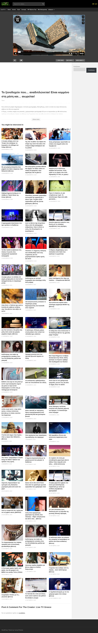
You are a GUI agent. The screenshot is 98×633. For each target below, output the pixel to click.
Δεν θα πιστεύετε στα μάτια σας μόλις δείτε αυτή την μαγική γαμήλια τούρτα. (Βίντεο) (12, 332)
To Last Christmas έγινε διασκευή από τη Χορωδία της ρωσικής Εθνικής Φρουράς (59, 511)
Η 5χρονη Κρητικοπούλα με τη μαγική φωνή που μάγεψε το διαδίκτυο (35, 460)
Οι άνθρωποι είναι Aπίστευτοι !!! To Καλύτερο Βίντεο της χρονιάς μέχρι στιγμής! (59, 333)
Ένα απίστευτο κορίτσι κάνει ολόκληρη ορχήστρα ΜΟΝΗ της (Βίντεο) (59, 304)
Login (95, 3)
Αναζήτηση (77, 66)
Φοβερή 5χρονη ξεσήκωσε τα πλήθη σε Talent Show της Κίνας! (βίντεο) (11, 195)
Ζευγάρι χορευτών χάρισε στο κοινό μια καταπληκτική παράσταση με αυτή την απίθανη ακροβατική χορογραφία (58, 487)
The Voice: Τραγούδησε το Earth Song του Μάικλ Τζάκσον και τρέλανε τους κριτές (12, 459)
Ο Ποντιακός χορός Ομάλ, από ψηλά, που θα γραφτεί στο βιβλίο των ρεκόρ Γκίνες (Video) (12, 570)
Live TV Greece (43, 607)
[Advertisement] (36, 77)
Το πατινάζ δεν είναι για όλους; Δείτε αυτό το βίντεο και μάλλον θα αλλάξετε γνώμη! (35, 596)
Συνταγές (24, 9)
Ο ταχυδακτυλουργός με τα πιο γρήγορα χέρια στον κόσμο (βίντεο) (59, 594)
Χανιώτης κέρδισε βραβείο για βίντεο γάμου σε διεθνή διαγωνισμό (35, 567)
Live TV (3, 9)
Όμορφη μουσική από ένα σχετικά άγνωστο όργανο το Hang (34, 356)
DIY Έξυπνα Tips (32, 9)
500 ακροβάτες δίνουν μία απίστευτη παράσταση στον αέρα (58, 437)
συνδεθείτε (22, 613)
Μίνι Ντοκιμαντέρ (42, 9)
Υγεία (18, 9)
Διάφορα (50, 9)
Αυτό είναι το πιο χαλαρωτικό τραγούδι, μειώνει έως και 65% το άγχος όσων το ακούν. (59, 382)
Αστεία (14, 9)
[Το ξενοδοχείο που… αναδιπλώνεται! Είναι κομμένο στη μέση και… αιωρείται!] (12, 133)
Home (9, 9)
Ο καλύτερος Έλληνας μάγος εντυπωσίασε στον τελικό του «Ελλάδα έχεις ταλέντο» (34, 332)
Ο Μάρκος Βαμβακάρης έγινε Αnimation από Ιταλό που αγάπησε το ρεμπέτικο (58, 252)
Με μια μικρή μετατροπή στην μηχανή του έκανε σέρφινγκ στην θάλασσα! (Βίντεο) (12, 169)
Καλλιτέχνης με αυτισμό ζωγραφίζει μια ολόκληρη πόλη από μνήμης (35, 280)
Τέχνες (3, 100)
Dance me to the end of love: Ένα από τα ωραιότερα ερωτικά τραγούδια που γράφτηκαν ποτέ (35, 485)
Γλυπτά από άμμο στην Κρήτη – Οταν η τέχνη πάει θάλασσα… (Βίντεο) (12, 437)
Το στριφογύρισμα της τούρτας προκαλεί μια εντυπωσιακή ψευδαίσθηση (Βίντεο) (11, 544)
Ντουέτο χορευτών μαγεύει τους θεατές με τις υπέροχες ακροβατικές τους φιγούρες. (59, 224)
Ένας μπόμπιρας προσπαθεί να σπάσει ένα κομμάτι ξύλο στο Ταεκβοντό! (59, 144)
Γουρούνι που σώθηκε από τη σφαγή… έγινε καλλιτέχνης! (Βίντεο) (58, 570)
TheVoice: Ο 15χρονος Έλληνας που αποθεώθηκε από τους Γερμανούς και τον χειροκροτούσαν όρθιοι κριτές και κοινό (35, 254)
